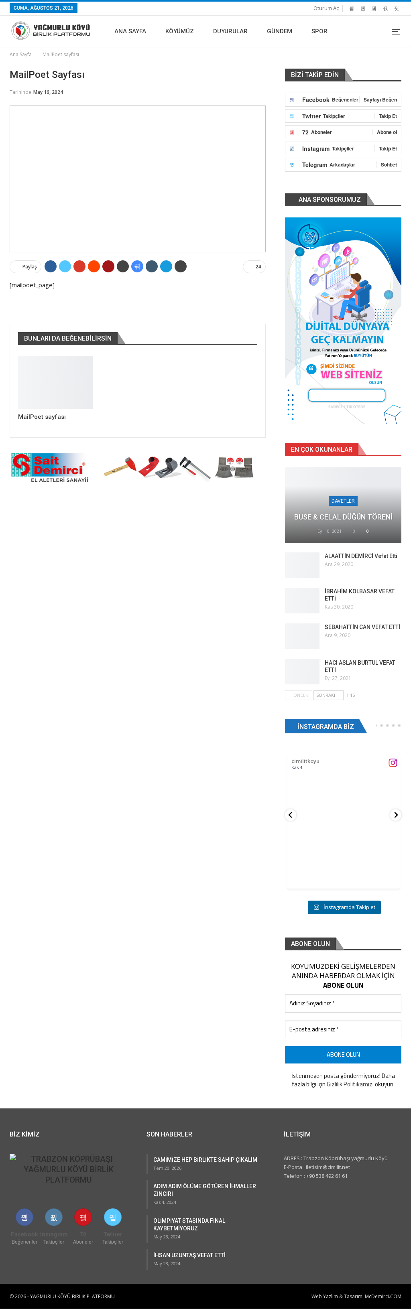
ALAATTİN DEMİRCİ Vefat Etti (361, 556)
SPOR (319, 31)
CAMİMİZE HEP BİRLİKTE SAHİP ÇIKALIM (205, 1160)
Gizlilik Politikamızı (350, 1084)
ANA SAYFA (130, 31)
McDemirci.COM (383, 1296)
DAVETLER (343, 501)
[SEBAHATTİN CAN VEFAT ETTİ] (302, 636)
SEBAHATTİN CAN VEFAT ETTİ (362, 627)
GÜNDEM (279, 31)
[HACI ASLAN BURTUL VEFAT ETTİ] (302, 672)
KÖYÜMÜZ (179, 31)
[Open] (343, 832)
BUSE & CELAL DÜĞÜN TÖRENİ (343, 517)
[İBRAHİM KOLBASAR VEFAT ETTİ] (302, 600)
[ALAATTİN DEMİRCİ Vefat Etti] (302, 565)
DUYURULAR (230, 31)
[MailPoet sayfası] (55, 382)
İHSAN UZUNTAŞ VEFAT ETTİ (189, 1255)
